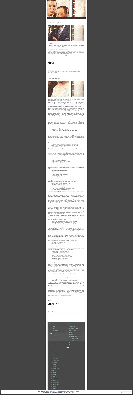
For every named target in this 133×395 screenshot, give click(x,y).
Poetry (74, 71)
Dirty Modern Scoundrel (73, 328)
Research (58, 71)
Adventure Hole (72, 326)
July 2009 (54, 388)
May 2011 (54, 364)
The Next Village (72, 340)
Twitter (70, 352)
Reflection (54, 71)
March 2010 (54, 376)
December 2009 (55, 382)
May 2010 (54, 372)
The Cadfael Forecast (73, 338)
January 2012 (55, 354)
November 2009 (55, 384)
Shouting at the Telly (73, 336)
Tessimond (78, 71)
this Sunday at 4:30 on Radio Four (64, 100)
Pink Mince (71, 334)
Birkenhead (71, 71)
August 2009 (54, 386)
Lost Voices (75, 312)
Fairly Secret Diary (72, 330)
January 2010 (55, 380)
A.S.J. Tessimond (65, 71)
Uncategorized (55, 330)
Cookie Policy (71, 392)
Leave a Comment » (53, 72)
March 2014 (54, 337)
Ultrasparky (71, 342)
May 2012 (54, 350)
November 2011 (55, 356)
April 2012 (54, 352)
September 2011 (55, 360)
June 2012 (54, 348)
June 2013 (54, 339)
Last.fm (70, 350)
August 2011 (54, 362)
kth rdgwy (71, 332)
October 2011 (55, 358)
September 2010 (55, 368)
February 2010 (55, 378)
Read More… (66, 55)
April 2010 (54, 374)
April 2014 (54, 335)
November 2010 (55, 366)
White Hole (71, 344)
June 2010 (54, 370)
